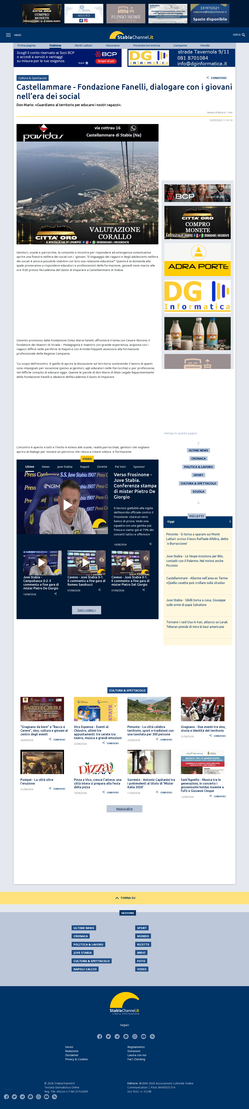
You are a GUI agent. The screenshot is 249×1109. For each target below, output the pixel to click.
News (46, 466)
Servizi (69, 1047)
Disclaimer (71, 1055)
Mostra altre (124, 808)
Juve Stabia (64, 466)
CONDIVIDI (216, 78)
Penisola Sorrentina (146, 45)
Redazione (71, 1051)
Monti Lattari (83, 45)
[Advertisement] (88, 305)
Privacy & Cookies (76, 1059)
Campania (180, 45)
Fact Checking (136, 1059)
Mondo (205, 45)
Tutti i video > (86, 610)
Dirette (102, 466)
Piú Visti (120, 466)
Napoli (84, 466)
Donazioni (133, 1051)
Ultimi (29, 466)
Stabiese (55, 45)
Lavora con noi (136, 1055)
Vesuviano (113, 45)
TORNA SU (124, 898)
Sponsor (139, 466)
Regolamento (136, 1047)
